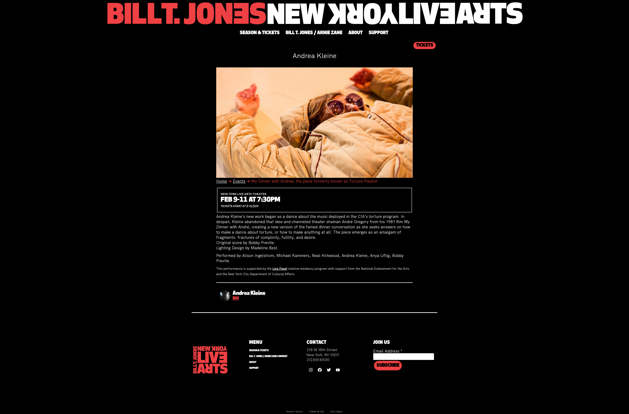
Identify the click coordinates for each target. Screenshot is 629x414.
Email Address (387, 351)
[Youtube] (338, 370)
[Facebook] (320, 370)
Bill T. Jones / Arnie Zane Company (268, 356)
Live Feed (279, 268)
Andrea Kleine (249, 293)
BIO (236, 298)
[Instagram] (311, 370)
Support (254, 368)
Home (221, 181)
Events (239, 181)
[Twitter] (329, 370)
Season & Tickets (259, 350)
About (252, 362)
